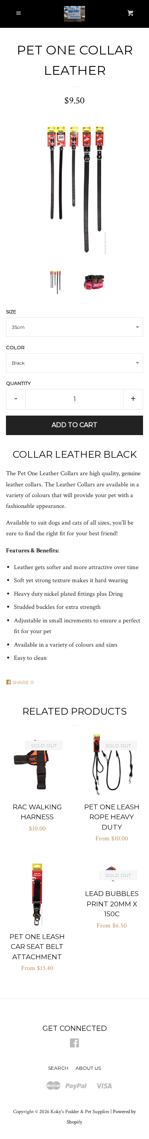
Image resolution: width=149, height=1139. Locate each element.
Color (15, 347)
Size (11, 312)
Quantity (18, 383)
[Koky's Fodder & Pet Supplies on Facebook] (74, 1045)
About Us (88, 1068)
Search (58, 1068)
